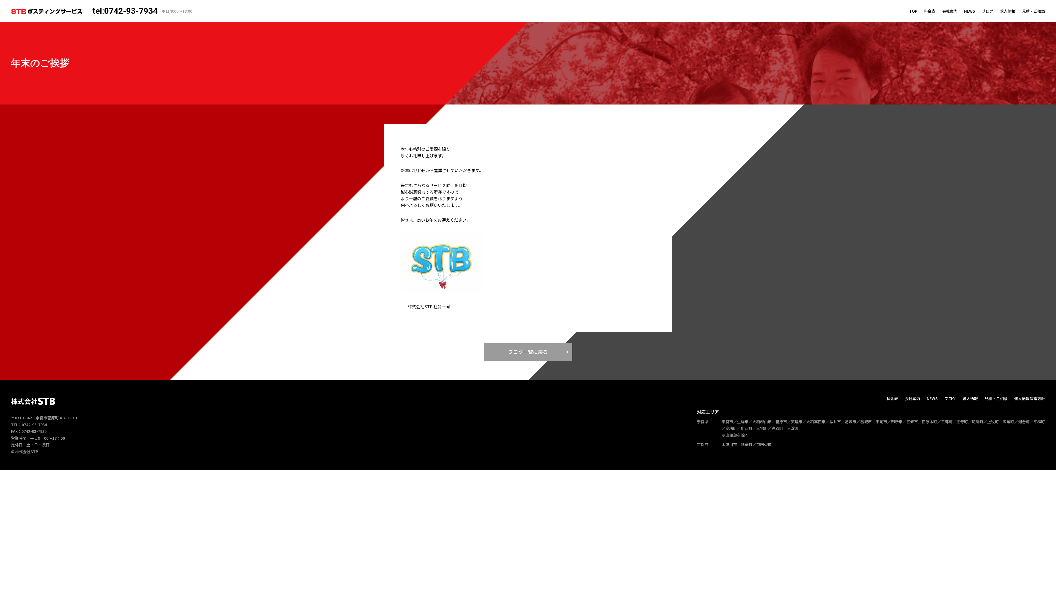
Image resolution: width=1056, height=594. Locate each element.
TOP (913, 11)
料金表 (930, 11)
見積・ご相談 (1033, 11)
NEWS (969, 11)
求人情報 (1007, 11)
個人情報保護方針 (1029, 398)
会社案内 (950, 11)
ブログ (987, 11)
